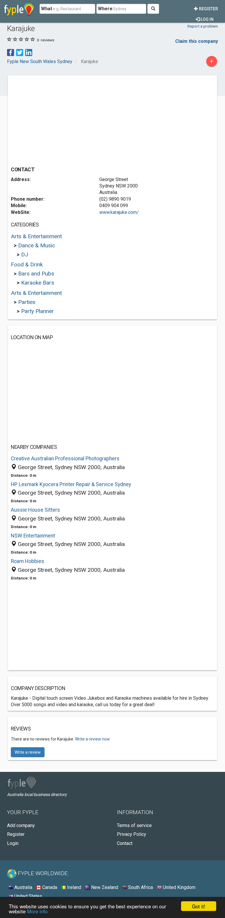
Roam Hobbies (27, 561)
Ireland (73, 887)
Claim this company (196, 41)
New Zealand (104, 887)
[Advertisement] (60, 119)
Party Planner (37, 311)
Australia (22, 887)
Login (12, 843)
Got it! (198, 906)
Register (208, 8)
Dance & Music (36, 245)
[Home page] (19, 8)
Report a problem (203, 26)
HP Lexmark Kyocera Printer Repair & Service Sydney (71, 484)
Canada (49, 887)
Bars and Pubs (36, 273)
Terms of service (134, 825)
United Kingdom (178, 887)
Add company (21, 825)
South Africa (140, 887)
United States (27, 896)
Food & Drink (27, 264)
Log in (207, 19)
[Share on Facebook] (10, 52)
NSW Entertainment (33, 536)
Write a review (28, 752)
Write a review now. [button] (92, 739)
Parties (26, 302)
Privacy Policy (131, 834)
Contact (124, 843)
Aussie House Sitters (35, 510)
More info (37, 911)
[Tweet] (19, 52)
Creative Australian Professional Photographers (65, 458)
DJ (24, 254)
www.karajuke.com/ (119, 212)
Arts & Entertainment (36, 236)
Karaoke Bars (37, 282)
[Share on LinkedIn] (28, 52)
